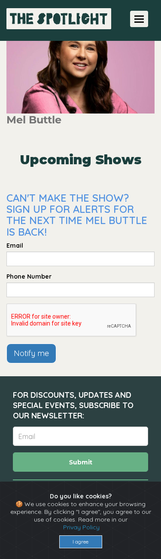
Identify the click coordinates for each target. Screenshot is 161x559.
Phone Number (29, 276)
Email (14, 245)
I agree (80, 541)
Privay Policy (81, 527)
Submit (80, 462)
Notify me (31, 353)
